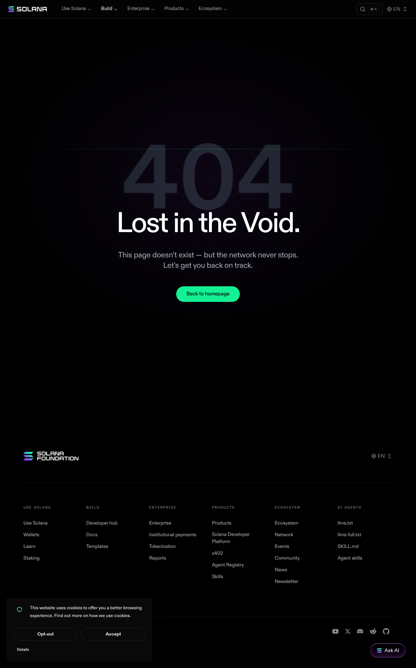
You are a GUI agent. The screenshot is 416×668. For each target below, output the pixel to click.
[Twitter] (348, 631)
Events (282, 546)
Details (23, 649)
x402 (217, 553)
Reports (157, 558)
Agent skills (350, 558)
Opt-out (45, 634)
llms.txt (345, 523)
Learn (29, 546)
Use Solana (74, 9)
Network (284, 535)
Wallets (31, 535)
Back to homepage (208, 294)
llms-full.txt (349, 535)
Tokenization (162, 546)
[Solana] (27, 9)
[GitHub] (386, 631)
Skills (217, 577)
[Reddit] (373, 631)
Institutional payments (173, 535)
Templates (97, 546)
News (281, 570)
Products (174, 9)
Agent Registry (228, 565)
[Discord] (360, 631)
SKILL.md (348, 546)
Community (287, 558)
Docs (92, 535)
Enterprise (138, 9)
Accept (113, 634)
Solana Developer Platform (231, 538)
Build (106, 9)
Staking (31, 558)
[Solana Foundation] (51, 456)
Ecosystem (210, 9)
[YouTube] (335, 631)
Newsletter (286, 581)
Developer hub (101, 523)
